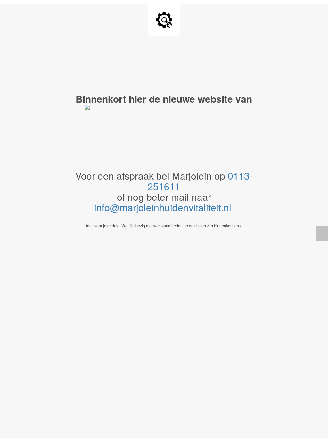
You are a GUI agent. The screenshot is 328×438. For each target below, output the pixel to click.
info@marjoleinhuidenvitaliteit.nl (164, 207)
